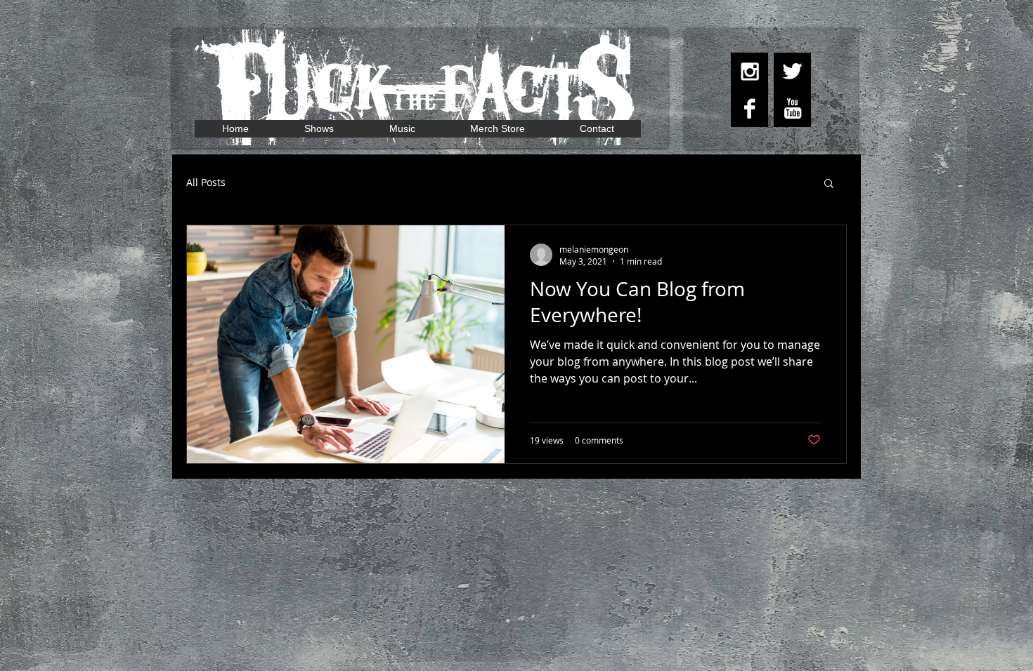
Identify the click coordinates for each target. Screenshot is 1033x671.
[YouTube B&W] (792, 108)
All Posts (206, 182)
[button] (829, 184)
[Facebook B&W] (749, 108)
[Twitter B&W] (792, 71)
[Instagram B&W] (749, 71)
